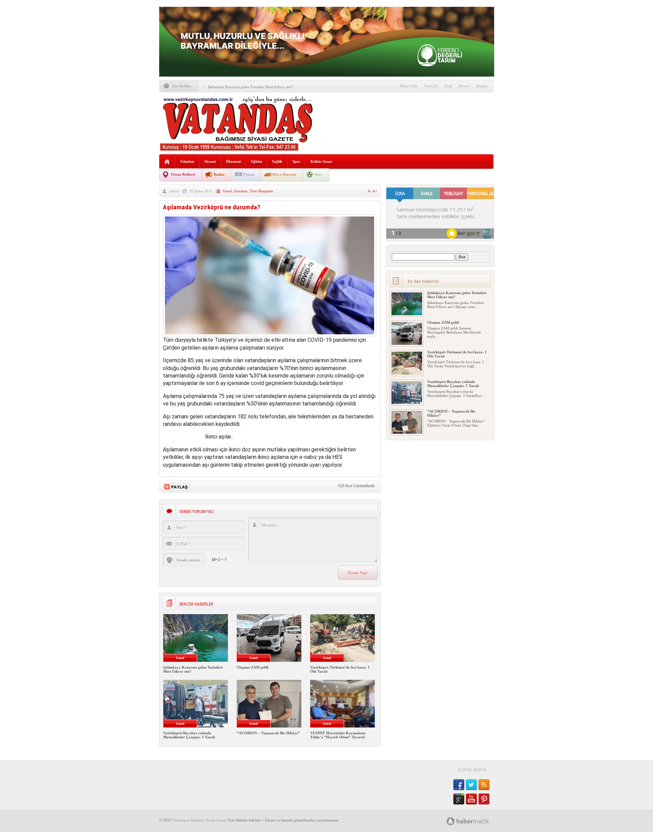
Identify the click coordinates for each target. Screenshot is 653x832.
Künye (464, 86)
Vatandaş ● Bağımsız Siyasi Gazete (199, 820)
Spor (296, 161)
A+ (374, 191)
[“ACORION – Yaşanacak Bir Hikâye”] (406, 432)
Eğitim (256, 161)
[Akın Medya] (451, 821)
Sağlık (277, 161)
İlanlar (219, 174)
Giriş (448, 86)
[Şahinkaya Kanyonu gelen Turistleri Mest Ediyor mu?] (406, 313)
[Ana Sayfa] (167, 161)
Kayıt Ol (431, 86)
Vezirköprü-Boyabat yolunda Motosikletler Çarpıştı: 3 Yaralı (189, 735)
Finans (248, 174)
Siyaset (210, 161)
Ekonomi (233, 161)
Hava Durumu (284, 174)
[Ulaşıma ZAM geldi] (406, 343)
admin (174, 191)
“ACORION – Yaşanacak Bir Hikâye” (268, 733)
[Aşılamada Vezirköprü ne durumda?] (269, 334)
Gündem (187, 161)
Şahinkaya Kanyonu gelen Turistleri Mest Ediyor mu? (250, 87)
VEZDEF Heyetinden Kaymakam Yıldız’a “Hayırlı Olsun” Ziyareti (337, 735)
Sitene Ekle (409, 86)
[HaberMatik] (475, 821)
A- (370, 191)
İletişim (482, 86)
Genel (227, 191)
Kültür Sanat (321, 161)
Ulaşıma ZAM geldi (252, 667)
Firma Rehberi (183, 174)
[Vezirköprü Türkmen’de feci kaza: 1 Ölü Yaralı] (406, 373)
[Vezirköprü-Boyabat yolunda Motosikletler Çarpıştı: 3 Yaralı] (406, 402)
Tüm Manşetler (261, 191)
